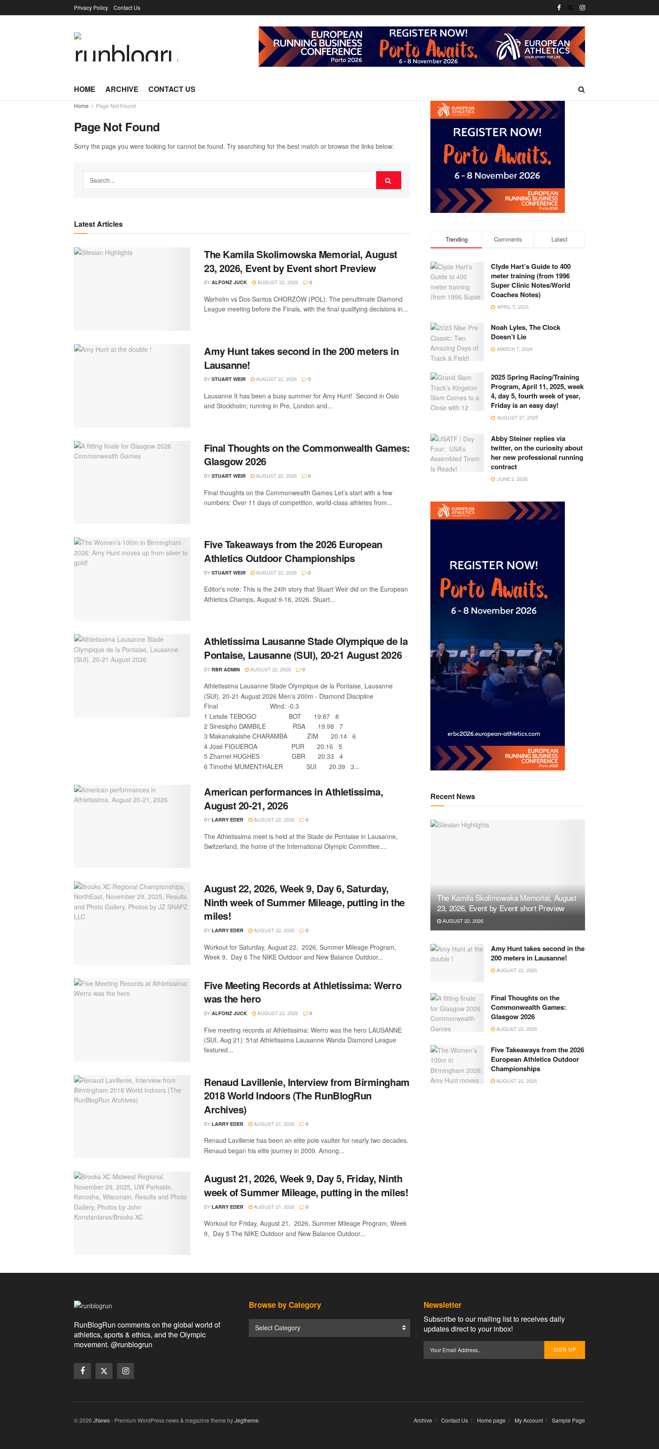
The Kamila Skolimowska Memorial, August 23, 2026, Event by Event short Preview (300, 261)
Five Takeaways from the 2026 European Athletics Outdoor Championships (293, 551)
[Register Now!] (422, 45)
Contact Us (126, 7)
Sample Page (568, 1420)
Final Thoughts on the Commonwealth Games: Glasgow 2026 (307, 455)
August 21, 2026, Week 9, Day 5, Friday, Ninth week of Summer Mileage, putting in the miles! (306, 1185)
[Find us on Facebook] (559, 7)
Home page (491, 1420)
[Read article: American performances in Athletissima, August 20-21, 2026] (132, 826)
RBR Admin (226, 669)
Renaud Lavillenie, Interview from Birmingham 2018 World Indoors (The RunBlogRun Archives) (307, 1096)
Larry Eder (227, 819)
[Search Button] (581, 89)
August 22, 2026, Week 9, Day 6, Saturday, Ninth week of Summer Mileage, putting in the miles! (304, 902)
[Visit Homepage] (126, 46)
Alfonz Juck (229, 282)
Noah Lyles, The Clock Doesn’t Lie (525, 332)
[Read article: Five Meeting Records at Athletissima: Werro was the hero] (132, 1020)
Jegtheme (246, 1420)
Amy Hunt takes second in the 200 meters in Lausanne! (301, 358)
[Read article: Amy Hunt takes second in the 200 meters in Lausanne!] (132, 386)
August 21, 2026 (273, 1123)
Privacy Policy (91, 7)
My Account (529, 1420)
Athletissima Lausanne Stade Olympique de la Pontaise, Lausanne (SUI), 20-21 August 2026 (306, 648)
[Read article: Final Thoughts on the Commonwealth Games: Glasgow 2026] (132, 482)
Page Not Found (116, 105)
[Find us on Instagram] (582, 7)
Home (84, 89)
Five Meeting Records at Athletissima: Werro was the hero (302, 992)
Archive (122, 89)
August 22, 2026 (277, 281)
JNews (101, 1420)
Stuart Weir (229, 379)
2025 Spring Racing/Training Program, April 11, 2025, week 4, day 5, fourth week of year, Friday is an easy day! (537, 391)
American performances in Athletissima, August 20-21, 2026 (293, 798)
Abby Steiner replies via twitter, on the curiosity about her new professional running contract (537, 452)
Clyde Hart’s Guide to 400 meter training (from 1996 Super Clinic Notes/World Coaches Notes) (531, 280)
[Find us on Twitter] (570, 7)
